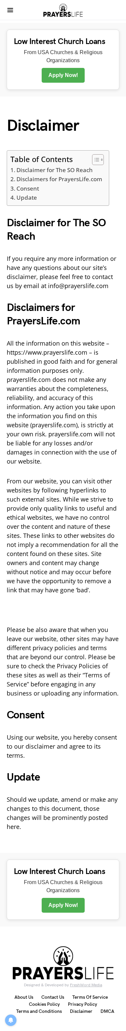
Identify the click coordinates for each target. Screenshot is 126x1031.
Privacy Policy (82, 1004)
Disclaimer (81, 1011)
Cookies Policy (44, 1004)
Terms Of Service (90, 997)
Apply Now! (63, 75)
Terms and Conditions (39, 1011)
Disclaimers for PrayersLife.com (59, 179)
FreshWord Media (86, 985)
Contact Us (52, 997)
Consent (27, 188)
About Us (23, 997)
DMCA (107, 1011)
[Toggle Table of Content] (94, 159)
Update (26, 197)
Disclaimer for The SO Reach (54, 170)
